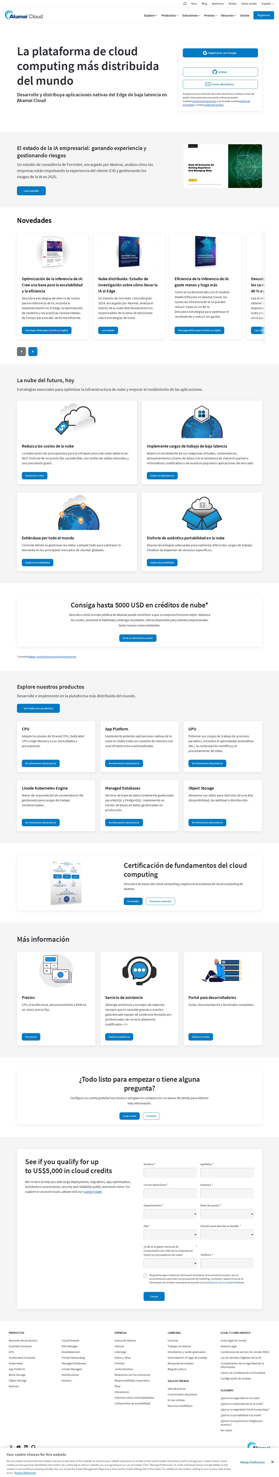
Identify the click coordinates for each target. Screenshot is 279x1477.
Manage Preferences (252, 1462)
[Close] (272, 1461)
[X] (11, 1447)
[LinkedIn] (25, 1447)
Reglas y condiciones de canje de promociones (52, 656)
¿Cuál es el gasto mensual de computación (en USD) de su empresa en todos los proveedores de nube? (170, 1251)
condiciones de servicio (204, 101)
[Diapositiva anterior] (21, 351)
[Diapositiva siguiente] (32, 351)
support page (92, 1191)
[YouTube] (18, 1447)
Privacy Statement (25, 1473)
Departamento (154, 1205)
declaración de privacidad (219, 1282)
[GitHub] (33, 1447)
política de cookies (213, 104)
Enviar (154, 1296)
